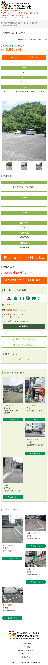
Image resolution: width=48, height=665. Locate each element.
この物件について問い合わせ (25, 57)
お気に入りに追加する (25, 345)
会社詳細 (25, 326)
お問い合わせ (26, 657)
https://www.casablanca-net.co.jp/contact (17, 18)
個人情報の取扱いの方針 (26, 650)
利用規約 (27, 647)
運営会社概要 (26, 644)
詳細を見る (14, 419)
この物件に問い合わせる (25, 339)
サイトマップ (26, 654)
